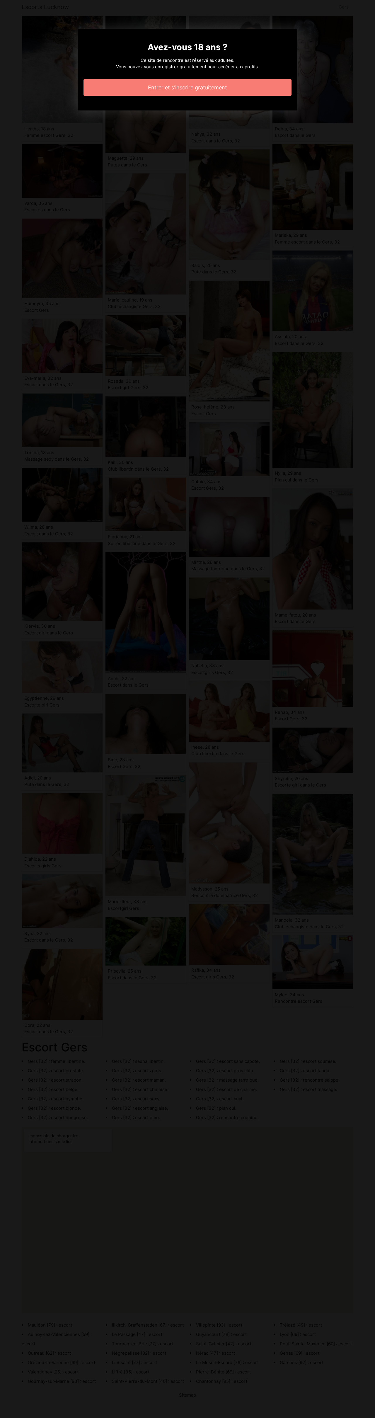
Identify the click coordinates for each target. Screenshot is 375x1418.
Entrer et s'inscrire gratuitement (187, 87)
